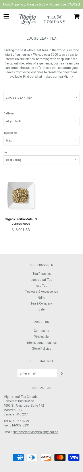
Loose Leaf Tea (41, 279)
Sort (6, 152)
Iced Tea (41, 285)
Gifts (41, 297)
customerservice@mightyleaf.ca (35, 432)
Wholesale (41, 336)
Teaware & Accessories (41, 291)
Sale (42, 309)
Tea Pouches (42, 273)
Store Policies (41, 348)
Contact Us (41, 330)
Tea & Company (42, 303)
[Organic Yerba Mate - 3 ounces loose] (21, 195)
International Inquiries (42, 342)
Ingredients (10, 132)
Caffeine (9, 113)
